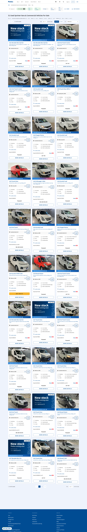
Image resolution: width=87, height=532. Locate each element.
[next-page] (45, 487)
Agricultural (10, 525)
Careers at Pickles (60, 529)
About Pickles (60, 515)
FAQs (58, 521)
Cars (9, 515)
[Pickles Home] (9, 5)
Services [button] (26, 1)
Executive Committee (61, 523)
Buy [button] (18, 1)
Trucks (9, 521)
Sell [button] (21, 1)
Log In (73, 1)
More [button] (39, 1)
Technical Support (61, 519)
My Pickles (34, 515)
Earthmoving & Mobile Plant (14, 523)
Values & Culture (60, 525)
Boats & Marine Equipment (14, 529)
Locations (59, 517)
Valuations (34, 521)
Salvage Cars (11, 519)
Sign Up (68, 1)
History (58, 527)
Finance (34, 517)
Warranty (34, 519)
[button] (55, 2)
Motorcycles (11, 517)
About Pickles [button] (33, 1)
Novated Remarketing (37, 523)
